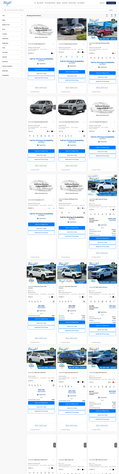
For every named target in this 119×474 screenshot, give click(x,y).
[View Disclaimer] (82, 56)
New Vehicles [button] (40, 3)
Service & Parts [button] (72, 3)
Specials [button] (58, 3)
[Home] (35, 3)
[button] (85, 29)
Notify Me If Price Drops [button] (41, 78)
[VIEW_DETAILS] (41, 29)
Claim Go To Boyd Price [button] (41, 69)
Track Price (42, 63)
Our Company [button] (80, 3)
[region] (102, 232)
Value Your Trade (41, 73)
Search (111, 10)
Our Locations (111, 3)
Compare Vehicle (34, 91)
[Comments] (84, 136)
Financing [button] (64, 3)
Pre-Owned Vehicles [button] (50, 3)
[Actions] (53, 44)
